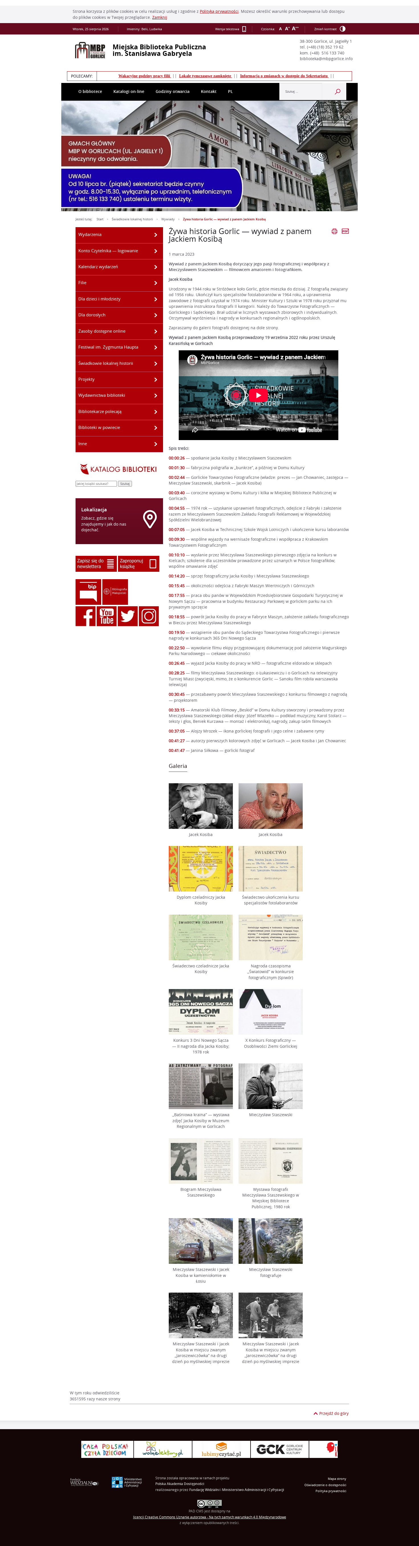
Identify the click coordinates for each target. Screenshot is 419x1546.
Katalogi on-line (128, 91)
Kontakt (209, 91)
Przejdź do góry (334, 1413)
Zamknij (159, 17)
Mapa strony (337, 1479)
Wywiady (168, 219)
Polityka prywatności (331, 1491)
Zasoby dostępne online (101, 331)
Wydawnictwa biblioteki (101, 395)
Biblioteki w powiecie (99, 427)
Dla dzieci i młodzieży (99, 299)
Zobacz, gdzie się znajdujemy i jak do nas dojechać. (103, 524)
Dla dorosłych (91, 315)
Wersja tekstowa (227, 29)
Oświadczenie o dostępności (325, 1485)
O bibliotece (90, 91)
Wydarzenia (89, 234)
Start (100, 219)
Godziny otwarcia (173, 91)
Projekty (86, 379)
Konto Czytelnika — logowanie (108, 250)
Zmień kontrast (325, 29)
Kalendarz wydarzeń (98, 266)
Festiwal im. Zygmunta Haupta (108, 347)
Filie (82, 282)
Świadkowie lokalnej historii (132, 219)
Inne (82, 443)
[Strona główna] (90, 50)
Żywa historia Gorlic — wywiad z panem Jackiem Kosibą (224, 219)
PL (230, 91)
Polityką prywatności (219, 11)
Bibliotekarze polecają (99, 411)
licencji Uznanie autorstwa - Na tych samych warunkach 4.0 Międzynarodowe (209, 1517)
